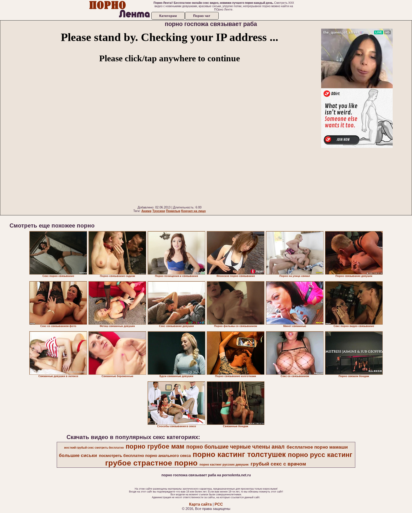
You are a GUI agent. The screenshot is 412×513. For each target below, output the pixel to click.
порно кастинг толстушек (239, 454)
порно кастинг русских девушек (224, 464)
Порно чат (201, 16)
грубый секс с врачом (278, 464)
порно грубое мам (155, 446)
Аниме (146, 211)
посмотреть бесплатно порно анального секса (145, 455)
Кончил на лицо (193, 211)
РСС (219, 504)
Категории (168, 16)
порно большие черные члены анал (235, 447)
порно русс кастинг (320, 454)
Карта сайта (200, 504)
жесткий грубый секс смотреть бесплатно (94, 447)
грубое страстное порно (151, 463)
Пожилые (173, 211)
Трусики (158, 211)
